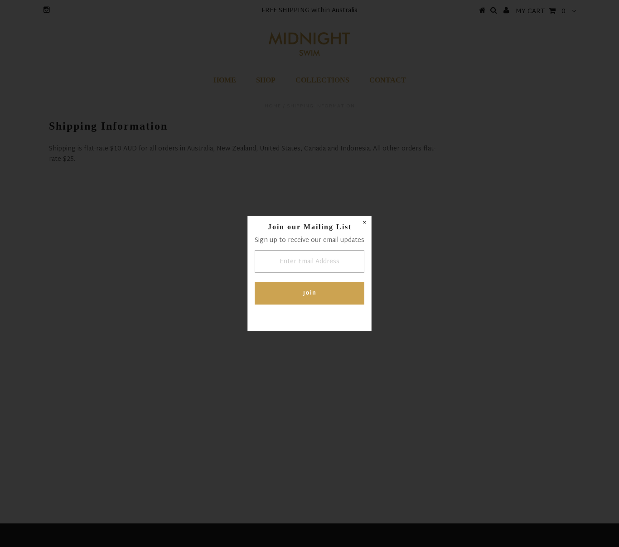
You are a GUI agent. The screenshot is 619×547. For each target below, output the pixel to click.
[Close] (364, 223)
